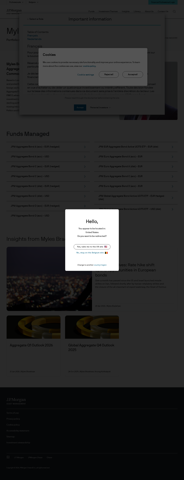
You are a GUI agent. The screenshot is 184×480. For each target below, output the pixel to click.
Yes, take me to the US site (90, 247)
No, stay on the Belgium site (90, 253)
